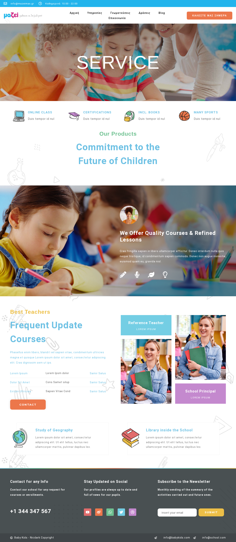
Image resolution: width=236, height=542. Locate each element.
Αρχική (74, 12)
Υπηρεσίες (94, 12)
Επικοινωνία (117, 18)
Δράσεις (144, 12)
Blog (162, 12)
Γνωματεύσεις (120, 12)
